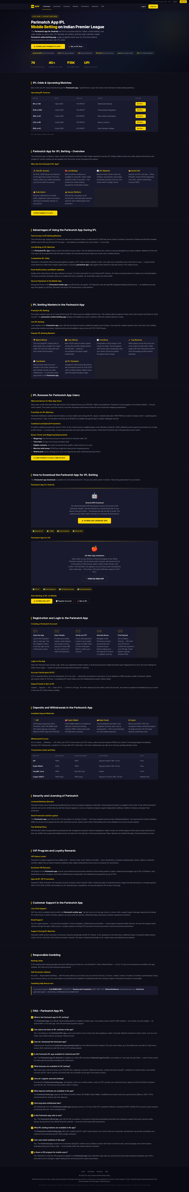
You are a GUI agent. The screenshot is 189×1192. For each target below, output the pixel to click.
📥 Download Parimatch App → (48, 46)
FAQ (102, 6)
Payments (95, 6)
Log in (175, 1)
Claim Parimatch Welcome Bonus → (50, 458)
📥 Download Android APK (94, 521)
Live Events (57, 6)
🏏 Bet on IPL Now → (76, 46)
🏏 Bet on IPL (82, 601)
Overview (66, 6)
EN (169, 1)
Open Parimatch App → (44, 213)
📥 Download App (41, 601)
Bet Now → (140, 104)
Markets (75, 6)
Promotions (85, 6)
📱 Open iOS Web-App (94, 579)
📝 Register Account (64, 601)
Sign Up (183, 1)
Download (46, 6)
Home (83, 1171)
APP (35, 6)
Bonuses (100, 1171)
